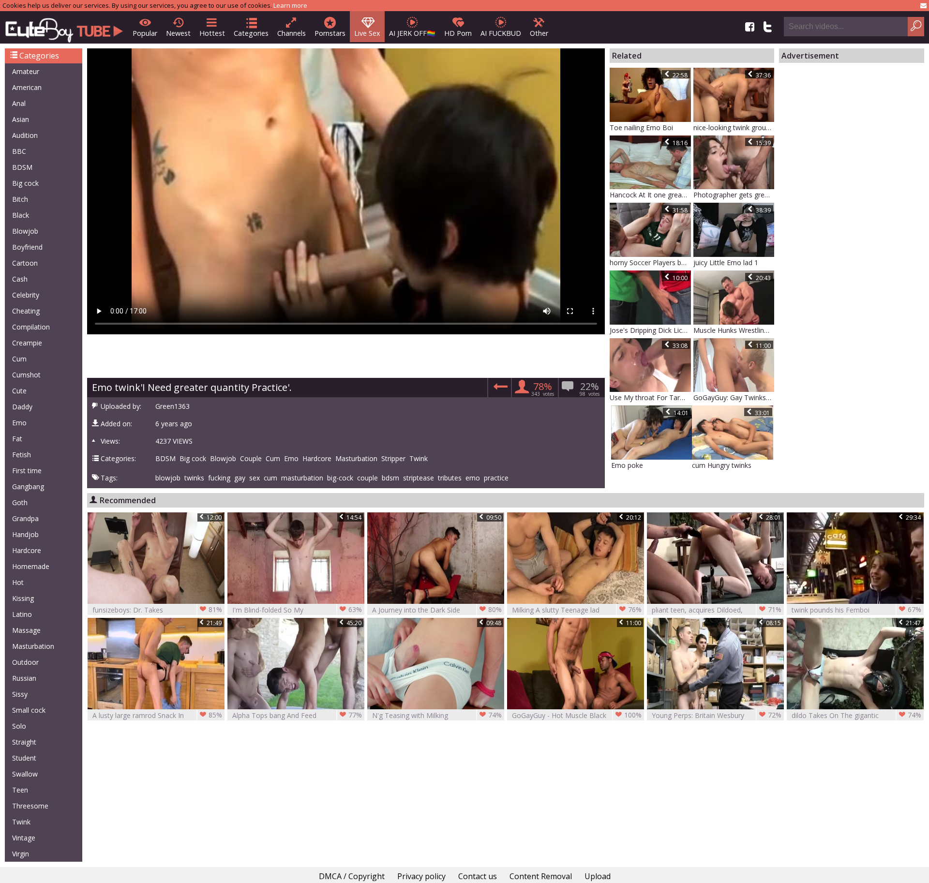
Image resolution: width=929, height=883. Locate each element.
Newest (178, 33)
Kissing (23, 598)
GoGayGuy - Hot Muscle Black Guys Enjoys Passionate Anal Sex (577, 715)
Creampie (27, 342)
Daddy (22, 406)
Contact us (477, 876)
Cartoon (25, 263)
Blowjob (25, 231)
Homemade (30, 566)
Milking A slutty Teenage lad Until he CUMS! (577, 610)
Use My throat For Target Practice (650, 397)
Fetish (21, 454)
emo (472, 478)
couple (367, 478)
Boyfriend (27, 247)
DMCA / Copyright (352, 876)
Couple (251, 458)
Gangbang (28, 486)
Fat (17, 438)
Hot (18, 582)
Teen (20, 789)
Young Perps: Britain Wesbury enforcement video (716, 715)
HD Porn (458, 33)
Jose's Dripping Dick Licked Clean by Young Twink (650, 330)
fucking (219, 478)
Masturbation (33, 646)
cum (270, 478)
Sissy (20, 694)
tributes (450, 478)
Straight (24, 742)
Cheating (26, 310)
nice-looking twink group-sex (734, 127)
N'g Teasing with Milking (437, 715)
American (27, 87)
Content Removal (540, 876)
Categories (251, 33)
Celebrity (25, 294)
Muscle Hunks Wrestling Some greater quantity (734, 330)
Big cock (25, 183)
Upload (597, 876)
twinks (194, 478)
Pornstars (330, 33)
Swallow (25, 773)
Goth (20, 502)
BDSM (22, 167)
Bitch (20, 199)
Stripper (393, 458)
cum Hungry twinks (721, 465)
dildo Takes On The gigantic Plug (856, 715)
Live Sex (367, 33)
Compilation (31, 326)
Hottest (212, 33)
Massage (26, 630)
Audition (25, 135)
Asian (20, 119)
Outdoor (25, 662)
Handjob (25, 534)
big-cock (340, 478)
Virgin (20, 853)
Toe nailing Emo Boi (641, 127)
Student (24, 758)
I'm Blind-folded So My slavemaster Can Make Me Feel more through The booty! (297, 610)
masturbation (302, 478)
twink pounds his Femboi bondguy (856, 610)
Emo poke (627, 465)
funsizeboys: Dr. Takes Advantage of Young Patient (157, 610)
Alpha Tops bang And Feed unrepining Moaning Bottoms (297, 715)
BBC (19, 151)
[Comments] (499, 389)
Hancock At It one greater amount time (650, 194)
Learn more (290, 5)
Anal (19, 103)
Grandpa (25, 518)
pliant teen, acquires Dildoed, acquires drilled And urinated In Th (716, 610)
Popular (145, 33)
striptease (418, 478)
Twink (21, 821)
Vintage (23, 837)
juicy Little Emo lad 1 (725, 262)
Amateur (25, 71)
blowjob (167, 478)
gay (239, 478)
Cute (19, 390)
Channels (291, 33)
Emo (19, 422)
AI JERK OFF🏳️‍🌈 (412, 33)
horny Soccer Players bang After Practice (650, 262)
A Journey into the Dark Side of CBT (437, 610)
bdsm (390, 478)
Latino (22, 614)
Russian (24, 678)
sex (254, 478)
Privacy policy (421, 876)
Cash (20, 279)
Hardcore (26, 550)
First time (27, 470)
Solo (19, 726)
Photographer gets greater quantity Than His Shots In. (734, 194)
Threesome (30, 805)
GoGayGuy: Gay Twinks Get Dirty (734, 397)
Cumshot (26, 374)
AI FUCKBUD (500, 33)
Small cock (28, 710)
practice (496, 478)
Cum (19, 358)
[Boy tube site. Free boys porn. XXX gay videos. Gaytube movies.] (64, 27)
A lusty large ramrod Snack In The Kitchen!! (157, 715)
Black (20, 215)
